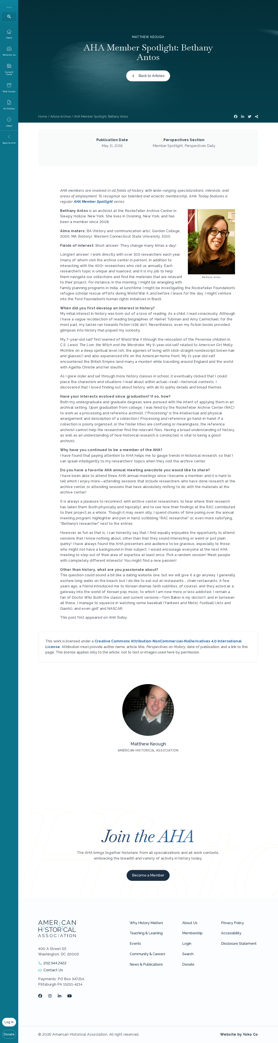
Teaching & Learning (146, 933)
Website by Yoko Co (239, 1034)
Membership (192, 933)
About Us (189, 923)
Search (188, 954)
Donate (9, 1034)
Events (135, 943)
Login (186, 943)
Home (42, 116)
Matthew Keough (148, 37)
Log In (9, 1022)
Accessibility (231, 933)
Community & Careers (147, 954)
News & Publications (146, 964)
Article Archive (60, 116)
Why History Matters (146, 923)
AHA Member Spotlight (93, 202)
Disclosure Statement (238, 943)
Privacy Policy (232, 923)
